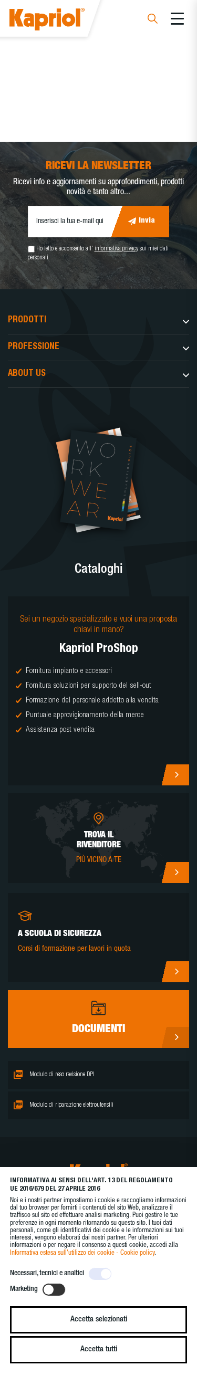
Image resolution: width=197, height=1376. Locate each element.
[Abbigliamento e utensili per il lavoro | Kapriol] (61, 21)
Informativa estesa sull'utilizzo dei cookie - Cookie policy (82, 1253)
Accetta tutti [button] (98, 1349)
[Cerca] (153, 20)
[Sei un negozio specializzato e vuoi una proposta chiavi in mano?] (98, 690)
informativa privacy (116, 249)
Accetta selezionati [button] (98, 1320)
